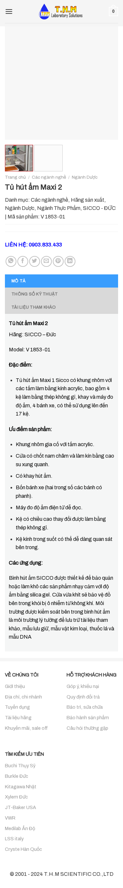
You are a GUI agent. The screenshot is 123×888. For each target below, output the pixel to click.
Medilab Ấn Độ (20, 828)
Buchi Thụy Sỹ (20, 765)
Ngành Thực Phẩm (58, 208)
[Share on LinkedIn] (70, 261)
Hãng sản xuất (87, 200)
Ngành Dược (84, 177)
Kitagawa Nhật (20, 786)
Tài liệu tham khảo (33, 307)
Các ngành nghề (49, 177)
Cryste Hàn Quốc (23, 849)
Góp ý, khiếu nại (83, 686)
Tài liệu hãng (18, 717)
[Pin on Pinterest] (58, 261)
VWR (10, 818)
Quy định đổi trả (83, 696)
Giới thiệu (15, 686)
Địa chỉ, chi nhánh (23, 696)
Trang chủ (15, 177)
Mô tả (18, 281)
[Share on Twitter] (34, 261)
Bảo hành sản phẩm (88, 717)
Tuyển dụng (17, 707)
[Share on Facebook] (22, 261)
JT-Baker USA (20, 807)
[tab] (61, 281)
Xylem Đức (16, 796)
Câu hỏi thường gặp (87, 728)
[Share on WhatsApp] (11, 261)
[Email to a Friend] (46, 261)
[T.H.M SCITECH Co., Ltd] (61, 11)
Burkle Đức (16, 776)
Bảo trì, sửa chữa (85, 707)
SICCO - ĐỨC (99, 208)
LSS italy (14, 838)
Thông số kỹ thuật (34, 294)
